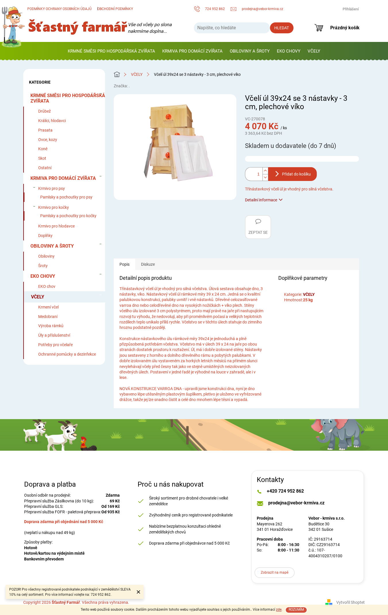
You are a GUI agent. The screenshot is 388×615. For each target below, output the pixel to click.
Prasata (45, 130)
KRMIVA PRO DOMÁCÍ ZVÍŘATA (63, 178)
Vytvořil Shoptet (350, 602)
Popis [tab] (124, 264)
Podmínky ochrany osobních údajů (59, 9)
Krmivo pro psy (51, 188)
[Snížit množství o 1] (265, 177)
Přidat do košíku (296, 174)
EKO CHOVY (42, 276)
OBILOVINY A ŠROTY (52, 246)
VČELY (37, 297)
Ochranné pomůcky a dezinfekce (67, 354)
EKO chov (46, 286)
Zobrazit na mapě (274, 572)
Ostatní (44, 167)
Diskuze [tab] (148, 264)
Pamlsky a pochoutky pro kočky (68, 215)
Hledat (281, 28)
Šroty (43, 265)
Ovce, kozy (47, 139)
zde (278, 610)
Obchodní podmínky (115, 9)
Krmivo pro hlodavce (56, 226)
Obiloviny (46, 256)
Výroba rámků (50, 325)
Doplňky (45, 235)
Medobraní (47, 316)
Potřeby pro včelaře (55, 344)
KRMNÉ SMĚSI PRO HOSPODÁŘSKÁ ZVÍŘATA (67, 98)
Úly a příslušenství (54, 335)
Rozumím (296, 610)
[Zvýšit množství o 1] (265, 170)
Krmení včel (48, 307)
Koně (42, 148)
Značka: (122, 86)
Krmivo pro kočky (53, 207)
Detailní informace (261, 200)
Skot (42, 158)
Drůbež (44, 111)
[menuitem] (111, 51)
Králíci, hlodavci (52, 120)
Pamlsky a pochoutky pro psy (66, 197)
